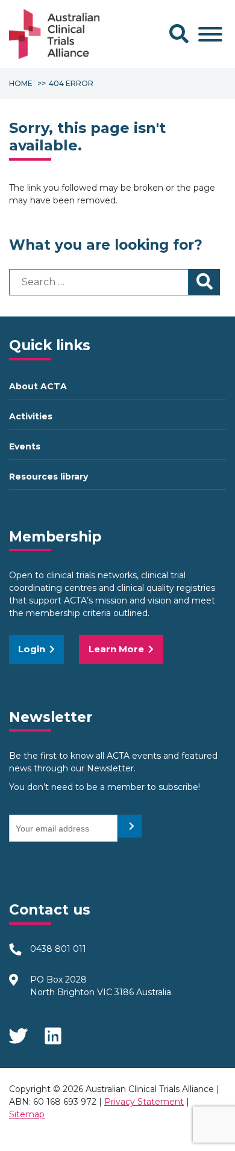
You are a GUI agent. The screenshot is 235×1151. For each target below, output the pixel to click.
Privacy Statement (144, 1101)
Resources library (48, 476)
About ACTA (38, 386)
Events (24, 446)
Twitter (18, 1032)
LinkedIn (54, 1032)
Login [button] (31, 649)
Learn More (116, 649)
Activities (30, 416)
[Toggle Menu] (210, 34)
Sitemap (27, 1114)
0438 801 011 (58, 948)
